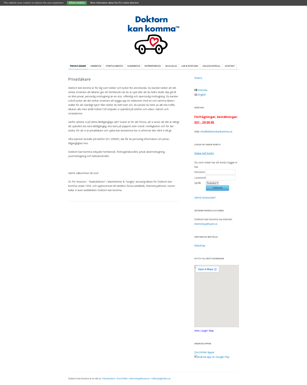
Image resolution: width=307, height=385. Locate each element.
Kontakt (230, 65)
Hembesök (95, 65)
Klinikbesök (133, 65)
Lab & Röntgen (189, 65)
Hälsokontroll (211, 65)
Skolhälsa (171, 65)
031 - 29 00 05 (204, 122)
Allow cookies (77, 2)
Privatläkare (78, 65)
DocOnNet (122, 378)
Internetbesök (153, 65)
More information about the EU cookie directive (114, 2)
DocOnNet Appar (204, 352)
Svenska (202, 90)
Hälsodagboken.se (161, 378)
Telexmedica (108, 378)
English (201, 94)
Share (197, 78)
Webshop (199, 245)
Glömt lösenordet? (205, 197)
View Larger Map (204, 330)
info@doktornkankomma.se (216, 131)
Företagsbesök (114, 65)
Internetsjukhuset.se (140, 378)
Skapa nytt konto (204, 153)
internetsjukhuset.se (205, 224)
